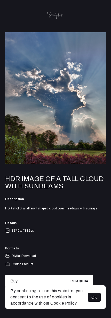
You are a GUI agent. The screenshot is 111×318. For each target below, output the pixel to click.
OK (94, 297)
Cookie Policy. (64, 303)
